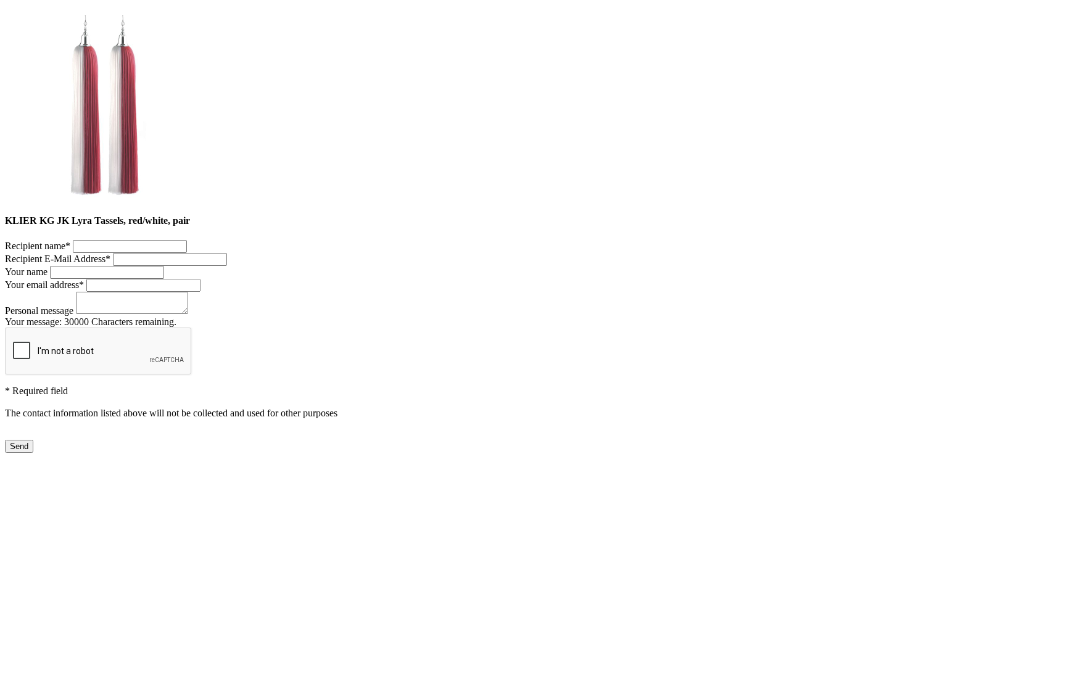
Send (19, 446)
